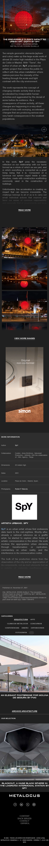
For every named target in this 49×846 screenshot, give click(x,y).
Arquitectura (21, 619)
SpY (25, 66)
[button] (4, 673)
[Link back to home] (24, 797)
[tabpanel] (24, 674)
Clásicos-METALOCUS (17, 623)
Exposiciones (37, 628)
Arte (32, 619)
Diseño (25, 628)
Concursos (36, 623)
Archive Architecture (24, 711)
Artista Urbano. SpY (14, 523)
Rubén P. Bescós (21, 489)
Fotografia (21, 632)
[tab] (21, 620)
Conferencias (12, 628)
